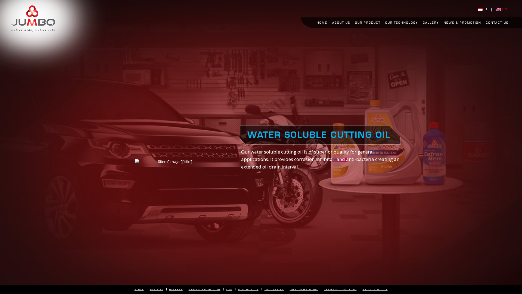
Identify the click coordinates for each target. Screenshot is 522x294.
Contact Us (497, 22)
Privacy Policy (375, 289)
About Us (341, 22)
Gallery (431, 22)
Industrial (274, 289)
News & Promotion (462, 22)
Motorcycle (248, 289)
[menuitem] (322, 22)
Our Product (368, 22)
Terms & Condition (340, 289)
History (156, 289)
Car (229, 289)
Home (322, 22)
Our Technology (401, 22)
